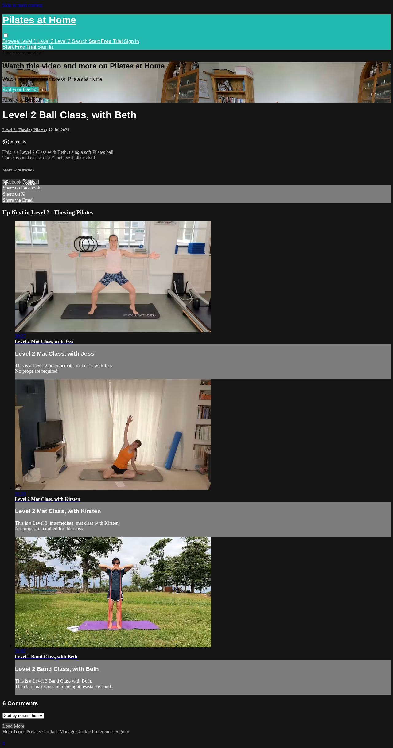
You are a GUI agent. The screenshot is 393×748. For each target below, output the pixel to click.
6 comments (14, 141)
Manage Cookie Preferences (87, 731)
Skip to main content (22, 5)
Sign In (45, 46)
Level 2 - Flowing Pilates (24, 129)
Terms (19, 731)
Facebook (12, 182)
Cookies (51, 731)
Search (80, 41)
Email (33, 182)
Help (7, 731)
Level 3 (63, 41)
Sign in (131, 41)
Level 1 (28, 41)
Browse (11, 41)
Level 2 (46, 41)
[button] (6, 35)
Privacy (34, 731)
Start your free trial (20, 89)
